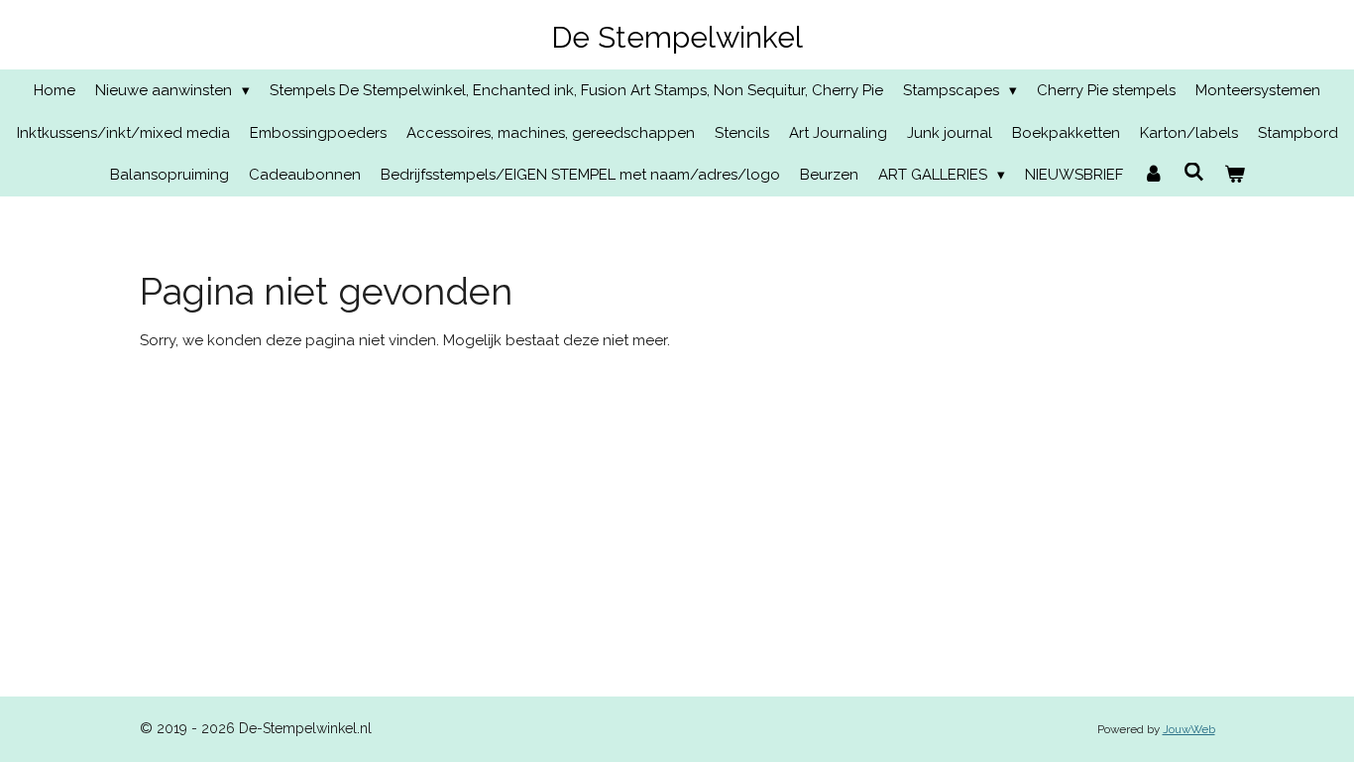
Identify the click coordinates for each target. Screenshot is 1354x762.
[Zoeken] (1194, 172)
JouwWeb (1189, 729)
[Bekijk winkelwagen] (1234, 175)
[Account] (1153, 175)
